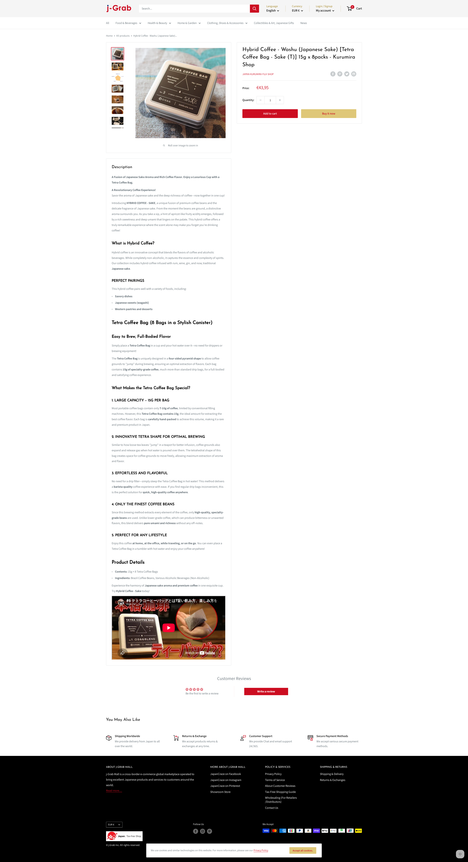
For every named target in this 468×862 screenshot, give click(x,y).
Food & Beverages (126, 23)
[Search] (254, 9)
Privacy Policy (273, 774)
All (107, 23)
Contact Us (271, 808)
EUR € (111, 824)
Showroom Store (220, 792)
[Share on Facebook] (332, 73)
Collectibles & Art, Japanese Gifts (274, 23)
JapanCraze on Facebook (225, 774)
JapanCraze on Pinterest (225, 786)
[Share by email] (353, 73)
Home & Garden (187, 23)
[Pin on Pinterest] (339, 73)
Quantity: (248, 100)
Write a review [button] (266, 691)
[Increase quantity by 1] (280, 100)
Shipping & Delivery (332, 774)
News (303, 23)
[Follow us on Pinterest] (209, 831)
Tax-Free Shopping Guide (280, 792)
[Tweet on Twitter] (346, 73)
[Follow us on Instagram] (202, 831)
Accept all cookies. (303, 850)
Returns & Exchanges (332, 780)
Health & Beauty (157, 23)
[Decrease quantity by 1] (260, 100)
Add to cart (270, 113)
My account (323, 10)
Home (109, 35)
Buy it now (328, 113)
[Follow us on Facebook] (195, 831)
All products (123, 35)
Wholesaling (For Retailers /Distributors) (281, 800)
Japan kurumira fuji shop (258, 74)
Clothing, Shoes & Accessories (225, 23)
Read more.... (114, 790)
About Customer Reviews (280, 786)
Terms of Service (275, 780)
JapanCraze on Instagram (225, 780)
